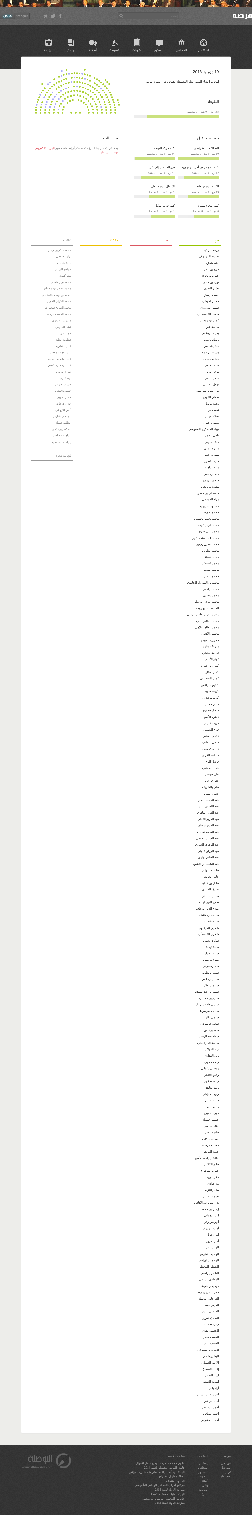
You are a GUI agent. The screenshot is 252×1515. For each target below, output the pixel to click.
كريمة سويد (212, 691)
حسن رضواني (62, 384)
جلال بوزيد (212, 1177)
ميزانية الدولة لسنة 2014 (170, 1489)
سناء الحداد (212, 953)
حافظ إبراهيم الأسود (206, 1158)
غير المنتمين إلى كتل (162, 167)
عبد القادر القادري (208, 812)
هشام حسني (211, 358)
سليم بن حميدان (209, 998)
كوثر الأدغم (212, 659)
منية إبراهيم (212, 467)
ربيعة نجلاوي (211, 1081)
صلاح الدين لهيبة (209, 902)
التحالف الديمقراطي (206, 148)
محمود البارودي (209, 506)
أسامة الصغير (211, 1381)
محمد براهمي (211, 589)
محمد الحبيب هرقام (59, 314)
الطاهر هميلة (63, 422)
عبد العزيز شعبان (208, 825)
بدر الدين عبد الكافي (206, 1202)
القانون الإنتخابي (175, 1481)
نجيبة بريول (212, 403)
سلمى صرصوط (209, 1011)
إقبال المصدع (211, 1369)
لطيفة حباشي (210, 653)
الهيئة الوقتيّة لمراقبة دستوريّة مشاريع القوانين (157, 1472)
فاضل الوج (212, 761)
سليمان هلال (211, 985)
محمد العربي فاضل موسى (203, 614)
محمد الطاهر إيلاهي (207, 627)
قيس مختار (212, 704)
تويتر (115, 152)
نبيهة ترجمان (211, 422)
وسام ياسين (211, 339)
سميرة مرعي (210, 966)
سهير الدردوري (209, 307)
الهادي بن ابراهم (209, 1260)
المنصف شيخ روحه (207, 608)
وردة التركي (211, 250)
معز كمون (65, 275)
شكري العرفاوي (209, 928)
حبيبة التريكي (211, 1151)
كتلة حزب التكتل (165, 205)
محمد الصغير (211, 569)
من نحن (226, 1463)
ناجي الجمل (212, 435)
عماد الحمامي (210, 768)
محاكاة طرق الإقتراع (172, 1476)
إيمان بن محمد (210, 1209)
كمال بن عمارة (210, 665)
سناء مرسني (211, 959)
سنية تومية (212, 947)
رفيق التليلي (211, 1075)
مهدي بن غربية (210, 1286)
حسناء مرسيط (210, 1145)
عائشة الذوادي (210, 870)
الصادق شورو (211, 1318)
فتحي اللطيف (210, 742)
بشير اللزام (212, 1190)
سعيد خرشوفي (209, 1023)
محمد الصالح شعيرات (58, 307)
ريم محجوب (211, 1062)
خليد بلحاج (212, 263)
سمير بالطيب (210, 972)
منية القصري (211, 461)
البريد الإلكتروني (45, 148)
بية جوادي (213, 1183)
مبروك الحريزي (61, 320)
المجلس (181, 50)
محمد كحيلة (212, 557)
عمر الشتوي (63, 346)
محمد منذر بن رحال (59, 250)
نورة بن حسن (211, 282)
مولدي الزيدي (63, 269)
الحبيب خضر (211, 1337)
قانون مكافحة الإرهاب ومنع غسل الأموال (160, 1463)
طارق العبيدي (210, 889)
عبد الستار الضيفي (207, 838)
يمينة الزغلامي (210, 333)
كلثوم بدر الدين (210, 685)
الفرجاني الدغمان (208, 1298)
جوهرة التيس (63, 390)
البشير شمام (211, 1356)
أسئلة (93, 50)
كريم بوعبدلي (210, 697)
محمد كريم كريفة (208, 525)
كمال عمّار (212, 672)
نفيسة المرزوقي (209, 256)
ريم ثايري (65, 378)
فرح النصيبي (211, 729)
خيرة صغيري (211, 1113)
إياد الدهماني (211, 1215)
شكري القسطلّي (208, 934)
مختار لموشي (210, 301)
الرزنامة (48, 50)
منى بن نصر (212, 474)
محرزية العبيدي (209, 640)
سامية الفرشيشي (208, 1043)
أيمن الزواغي (63, 410)
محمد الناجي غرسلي (206, 601)
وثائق (70, 50)
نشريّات (137, 50)
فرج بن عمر (211, 269)
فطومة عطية (63, 339)
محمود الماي (211, 576)
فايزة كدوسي (210, 748)
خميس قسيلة (210, 1119)
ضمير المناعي (210, 896)
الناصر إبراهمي (210, 1273)
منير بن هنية (211, 454)
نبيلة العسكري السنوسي (204, 429)
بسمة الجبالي (210, 1196)
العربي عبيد (212, 1305)
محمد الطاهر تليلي (207, 621)
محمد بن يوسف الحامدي (56, 295)
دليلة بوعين (212, 1100)
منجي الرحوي (210, 480)
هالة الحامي (212, 365)
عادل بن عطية (210, 883)
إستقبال (203, 50)
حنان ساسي (211, 1126)
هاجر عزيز (212, 371)
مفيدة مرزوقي (210, 486)
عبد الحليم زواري (208, 857)
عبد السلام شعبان (208, 832)
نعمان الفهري (210, 397)
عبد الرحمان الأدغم (59, 365)
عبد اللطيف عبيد (209, 806)
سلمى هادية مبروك (207, 1004)
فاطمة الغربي (210, 755)
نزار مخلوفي (63, 256)
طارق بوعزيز (63, 371)
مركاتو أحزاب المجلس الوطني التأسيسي (160, 1485)
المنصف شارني (61, 416)
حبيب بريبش (211, 295)
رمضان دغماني (210, 1068)
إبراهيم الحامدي (61, 442)
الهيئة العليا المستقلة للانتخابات (166, 1494)
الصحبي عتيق (210, 1311)
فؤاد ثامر (66, 333)
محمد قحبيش (210, 563)
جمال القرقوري (209, 1170)
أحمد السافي (211, 1413)
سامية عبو (212, 327)
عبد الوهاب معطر (60, 352)
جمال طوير (64, 397)
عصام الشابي (211, 793)
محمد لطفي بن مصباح (57, 288)
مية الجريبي (212, 442)
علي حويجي (212, 774)
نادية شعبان (64, 263)
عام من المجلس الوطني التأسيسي (163, 1498)
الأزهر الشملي (210, 1362)
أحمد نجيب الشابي (207, 1394)
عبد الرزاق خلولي (208, 851)
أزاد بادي (214, 1388)
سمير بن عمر (210, 979)
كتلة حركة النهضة (164, 148)
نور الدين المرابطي (207, 390)
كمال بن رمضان (209, 320)
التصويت (115, 50)
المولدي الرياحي (209, 1279)
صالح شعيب (211, 921)
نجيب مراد (212, 410)
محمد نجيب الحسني (206, 518)
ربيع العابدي (212, 1087)
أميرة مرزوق (211, 1228)
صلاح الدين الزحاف (207, 908)
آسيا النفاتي (212, 1375)
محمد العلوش (210, 550)
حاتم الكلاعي (211, 1164)
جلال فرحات (63, 403)
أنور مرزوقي (211, 1222)
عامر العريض (211, 876)
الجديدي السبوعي (208, 1349)
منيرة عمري (211, 448)
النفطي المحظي (209, 1266)
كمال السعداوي (209, 678)
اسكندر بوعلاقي (61, 429)
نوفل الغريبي (211, 384)
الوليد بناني (212, 1247)
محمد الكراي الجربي (58, 301)
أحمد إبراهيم (211, 1401)
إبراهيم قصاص (62, 435)
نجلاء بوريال (212, 416)
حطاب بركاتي (210, 1138)
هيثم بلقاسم (211, 346)
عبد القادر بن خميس (59, 358)
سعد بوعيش (211, 1030)
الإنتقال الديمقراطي (163, 186)
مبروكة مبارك (210, 646)
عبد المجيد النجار (208, 800)
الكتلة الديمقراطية (208, 186)
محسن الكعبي (210, 633)
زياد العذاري (212, 1055)
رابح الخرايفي (210, 1094)
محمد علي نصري (208, 531)
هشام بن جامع (210, 352)
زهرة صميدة (211, 1324)
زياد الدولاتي (211, 1049)
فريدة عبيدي (211, 723)
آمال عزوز (212, 1241)
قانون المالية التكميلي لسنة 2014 (164, 1467)
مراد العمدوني (210, 499)
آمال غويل (213, 1234)
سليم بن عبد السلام (207, 991)
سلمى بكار (212, 1017)
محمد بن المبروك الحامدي (203, 582)
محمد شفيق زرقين (207, 544)
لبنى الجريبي (63, 327)
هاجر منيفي (212, 378)
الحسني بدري (210, 1330)
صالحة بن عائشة (209, 915)
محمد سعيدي (211, 595)
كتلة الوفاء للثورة (208, 205)
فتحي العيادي (211, 736)
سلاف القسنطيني (208, 314)
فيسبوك (106, 152)
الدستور (159, 50)
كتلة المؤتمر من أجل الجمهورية (200, 167)
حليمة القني (212, 1132)
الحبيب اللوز (211, 1343)
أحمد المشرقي (210, 1420)
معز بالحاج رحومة (208, 1292)
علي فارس (212, 780)
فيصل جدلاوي (210, 710)
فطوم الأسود (211, 717)
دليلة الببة (213, 1107)
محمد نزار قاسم (61, 282)
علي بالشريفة (210, 787)
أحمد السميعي (210, 1407)
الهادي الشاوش (209, 1254)
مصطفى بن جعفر (208, 493)
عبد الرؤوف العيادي (207, 844)
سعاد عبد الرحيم (209, 1036)
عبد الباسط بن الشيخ (206, 864)
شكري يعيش (211, 940)
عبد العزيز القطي (208, 819)
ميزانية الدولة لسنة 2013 (170, 1503)
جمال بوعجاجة (210, 275)
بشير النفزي (211, 288)
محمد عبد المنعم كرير (205, 538)
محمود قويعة (211, 512)
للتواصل (226, 1467)
